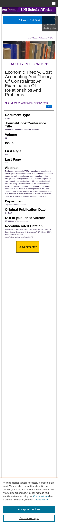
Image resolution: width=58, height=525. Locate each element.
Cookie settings (41, 496)
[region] (29, 501)
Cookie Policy (41, 499)
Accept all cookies (29, 509)
